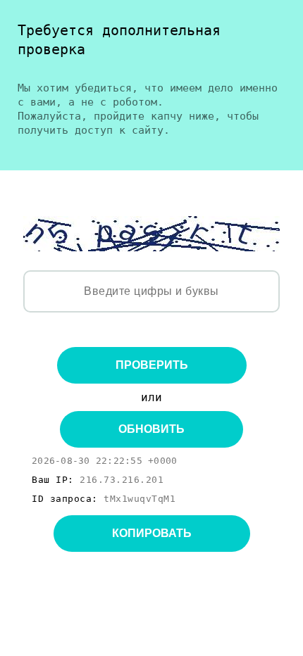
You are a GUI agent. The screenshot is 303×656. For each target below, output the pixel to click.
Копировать (152, 533)
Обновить (151, 429)
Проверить (152, 365)
